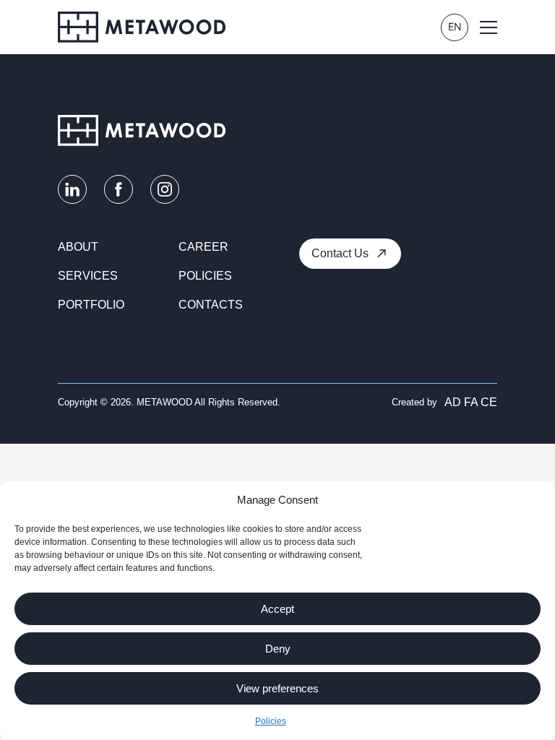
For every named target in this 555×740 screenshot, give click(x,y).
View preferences (277, 688)
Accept (277, 609)
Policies (270, 721)
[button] (488, 27)
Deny (278, 648)
